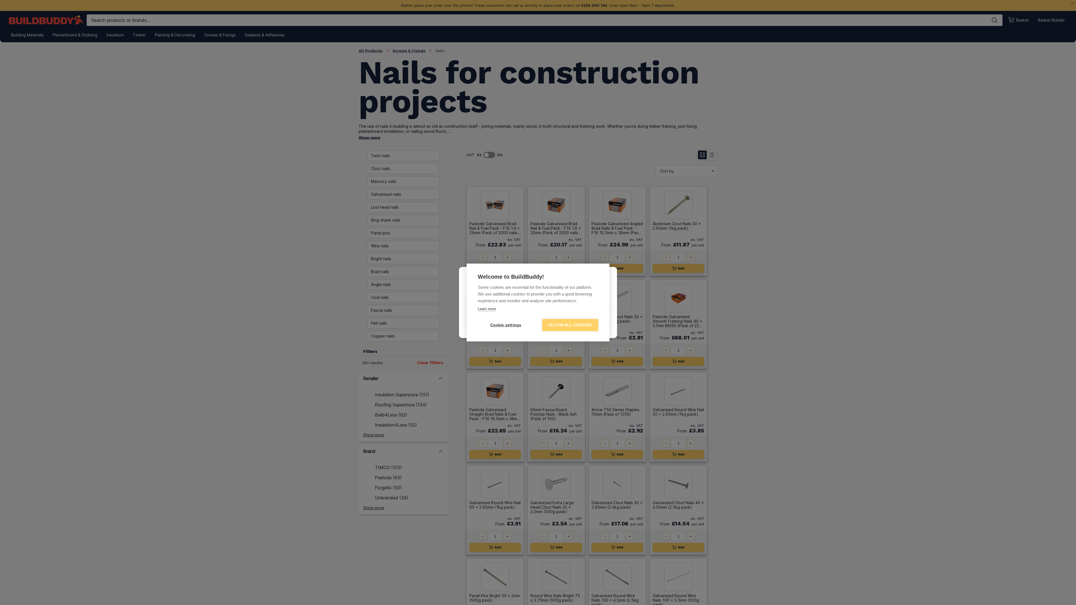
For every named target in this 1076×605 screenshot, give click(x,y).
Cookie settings (505, 325)
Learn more (487, 309)
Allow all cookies (570, 325)
